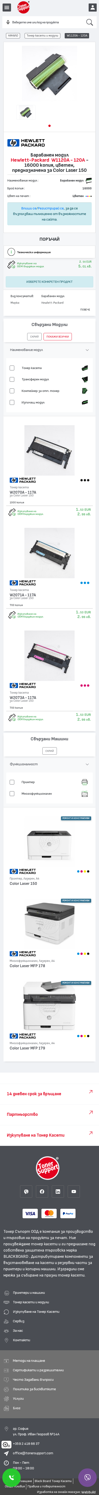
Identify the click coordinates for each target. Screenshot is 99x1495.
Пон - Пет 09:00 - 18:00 (23, 1465)
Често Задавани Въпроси (33, 1379)
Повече (85, 309)
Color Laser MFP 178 (27, 966)
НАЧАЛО (13, 35)
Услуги (18, 1398)
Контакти (21, 1340)
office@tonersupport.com (33, 1453)
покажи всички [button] (58, 336)
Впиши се (28, 208)
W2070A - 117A (23, 492)
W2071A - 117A (23, 595)
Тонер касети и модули (42, 35)
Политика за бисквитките (34, 1389)
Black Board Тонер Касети (53, 1481)
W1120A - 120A (77, 35)
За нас (18, 1330)
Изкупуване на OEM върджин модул (30, 512)
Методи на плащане (29, 1361)
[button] (49, 126)
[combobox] (42, 22)
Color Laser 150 (23, 884)
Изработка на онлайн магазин (58, 1492)
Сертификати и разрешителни (38, 1370)
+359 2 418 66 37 (26, 1444)
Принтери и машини (29, 1293)
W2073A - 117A (23, 698)
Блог (16, 1408)
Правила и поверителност (46, 1486)
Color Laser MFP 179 (27, 1048)
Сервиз (18, 1321)
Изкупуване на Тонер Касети (36, 1312)
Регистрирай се (51, 208)
